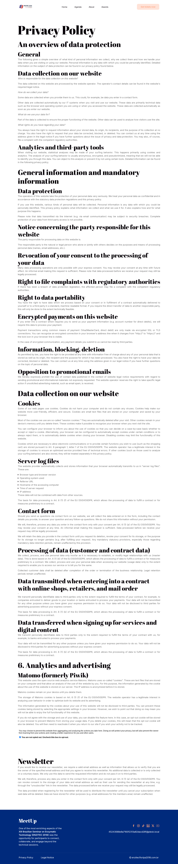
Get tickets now (148, 7)
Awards (104, 7)
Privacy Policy (26, 857)
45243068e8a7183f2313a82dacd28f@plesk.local (134, 831)
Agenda (77, 7)
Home (64, 7)
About (91, 7)
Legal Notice (47, 857)
